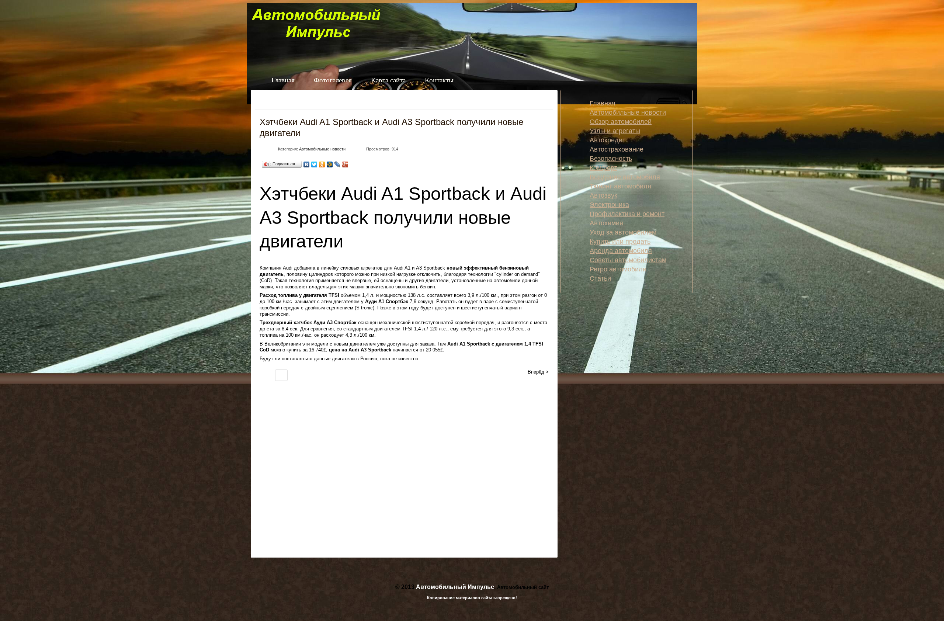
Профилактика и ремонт (627, 214)
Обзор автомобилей (621, 121)
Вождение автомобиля (625, 177)
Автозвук (603, 195)
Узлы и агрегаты (615, 131)
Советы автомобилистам (628, 260)
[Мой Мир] (330, 164)
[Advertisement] (362, 477)
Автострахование (616, 149)
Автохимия (606, 223)
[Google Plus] (345, 164)
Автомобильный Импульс (455, 587)
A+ (547, 101)
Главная (602, 103)
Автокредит (607, 140)
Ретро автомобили (618, 269)
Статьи (600, 278)
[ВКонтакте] (306, 164)
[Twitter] (314, 164)
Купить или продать (620, 241)
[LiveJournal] (337, 164)
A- (535, 101)
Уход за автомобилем (623, 232)
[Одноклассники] (322, 164)
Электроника (609, 204)
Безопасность (611, 158)
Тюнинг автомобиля (620, 186)
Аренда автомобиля (621, 250)
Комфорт (603, 167)
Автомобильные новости (322, 149)
